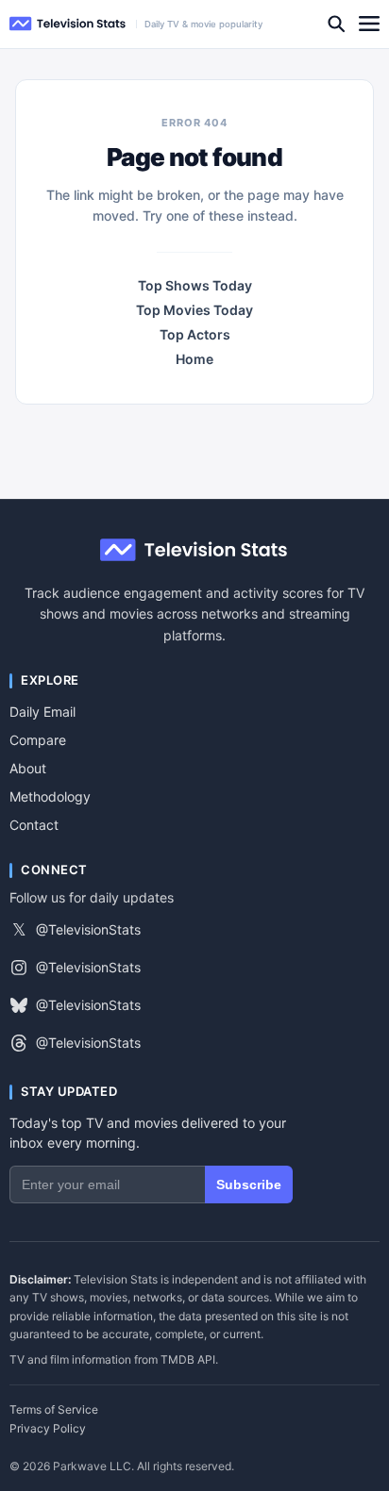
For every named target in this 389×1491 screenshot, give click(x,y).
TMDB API (188, 1359)
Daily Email (42, 712)
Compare (37, 740)
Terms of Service (53, 1410)
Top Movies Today (194, 310)
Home (194, 359)
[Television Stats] (68, 24)
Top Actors (195, 334)
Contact (34, 825)
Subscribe (248, 1184)
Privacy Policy (47, 1428)
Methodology (50, 796)
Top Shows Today (195, 285)
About (27, 768)
